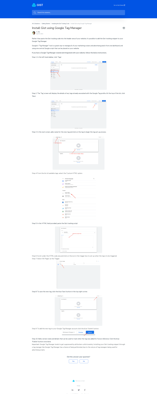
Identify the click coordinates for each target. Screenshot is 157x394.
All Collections (36, 23)
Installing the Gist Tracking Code (60, 23)
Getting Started (46, 23)
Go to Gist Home (118, 5)
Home (78, 386)
